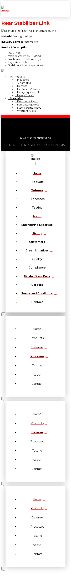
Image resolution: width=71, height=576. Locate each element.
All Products (17, 76)
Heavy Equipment (28, 92)
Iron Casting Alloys (28, 104)
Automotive (24, 82)
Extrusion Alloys (26, 101)
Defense (22, 86)
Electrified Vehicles (28, 89)
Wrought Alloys (26, 110)
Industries (23, 79)
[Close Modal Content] (3, 314)
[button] (69, 9)
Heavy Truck (24, 95)
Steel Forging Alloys (29, 107)
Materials (15, 98)
